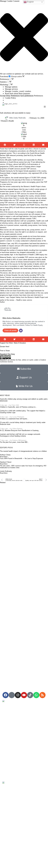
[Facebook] (5, 695)
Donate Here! (4, 346)
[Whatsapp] (36, 695)
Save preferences (26, 96)
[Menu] (45, 107)
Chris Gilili (15, 405)
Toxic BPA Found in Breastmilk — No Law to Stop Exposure (21, 458)
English (30, 2)
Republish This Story (7, 354)
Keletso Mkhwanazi (19, 440)
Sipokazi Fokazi (5, 462)
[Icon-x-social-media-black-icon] (12, 695)
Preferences (15, 96)
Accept (3, 96)
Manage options (11, 87)
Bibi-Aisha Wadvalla (17, 118)
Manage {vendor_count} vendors (18, 91)
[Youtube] (24, 695)
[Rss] (42, 695)
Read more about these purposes (17, 93)
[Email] (21, 330)
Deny (8, 96)
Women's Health (7, 121)
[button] (24, 37)
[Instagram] (18, 695)
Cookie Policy (10, 98)
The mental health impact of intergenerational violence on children (23, 451)
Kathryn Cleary (5, 455)
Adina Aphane (17, 429)
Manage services (11, 89)
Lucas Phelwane (18, 417)
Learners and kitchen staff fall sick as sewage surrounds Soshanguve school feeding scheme (20, 435)
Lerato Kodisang (6, 471)
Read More (4, 457)
